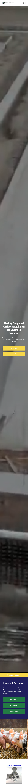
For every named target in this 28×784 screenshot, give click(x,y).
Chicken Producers (14, 711)
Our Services (14, 348)
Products (14, 354)
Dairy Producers (14, 699)
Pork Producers (14, 705)
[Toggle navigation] (23, 3)
